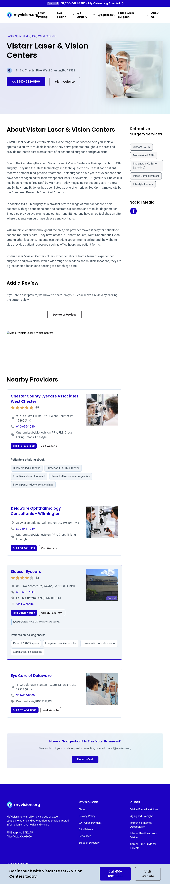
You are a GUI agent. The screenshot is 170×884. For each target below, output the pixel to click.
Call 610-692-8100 (115, 873)
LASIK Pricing (42, 15)
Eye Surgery (82, 15)
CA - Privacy (86, 829)
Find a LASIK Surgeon (126, 15)
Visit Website (148, 873)
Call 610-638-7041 (52, 612)
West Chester (47, 36)
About (82, 809)
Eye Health (61, 15)
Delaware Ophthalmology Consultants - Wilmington (36, 511)
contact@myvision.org (118, 748)
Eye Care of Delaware (31, 675)
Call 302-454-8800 (25, 710)
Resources (85, 836)
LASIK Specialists (18, 36)
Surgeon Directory (89, 842)
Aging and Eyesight (141, 816)
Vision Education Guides (144, 809)
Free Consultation (24, 612)
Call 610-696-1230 (24, 446)
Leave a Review (64, 314)
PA (34, 36)
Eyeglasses (105, 15)
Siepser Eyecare (26, 571)
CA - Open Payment (90, 822)
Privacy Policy (87, 816)
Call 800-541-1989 (24, 548)
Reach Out (85, 759)
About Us (155, 15)
